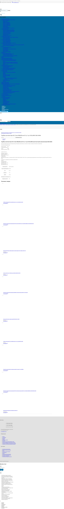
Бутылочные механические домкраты (8, 29)
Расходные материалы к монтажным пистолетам (10, 55)
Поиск (9, 10)
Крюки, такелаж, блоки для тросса (8, 69)
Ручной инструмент (4, 70)
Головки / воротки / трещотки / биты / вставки (8, 19)
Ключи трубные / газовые (6, 51)
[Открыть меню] (1, 113)
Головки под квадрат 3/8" (6, 25)
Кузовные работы (5, 87)
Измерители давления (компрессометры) (9, 85)
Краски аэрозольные (6, 94)
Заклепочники (5, 71)
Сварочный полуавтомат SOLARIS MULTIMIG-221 (10, 410)
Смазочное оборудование (5, 496)
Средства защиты (5, 79)
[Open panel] (0, 9)
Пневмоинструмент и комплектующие (7, 65)
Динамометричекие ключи (7, 47)
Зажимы (4, 96)
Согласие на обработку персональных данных (9, 443)
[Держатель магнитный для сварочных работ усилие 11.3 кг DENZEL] (22, 367)
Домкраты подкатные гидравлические (8, 31)
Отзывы (2, 506)
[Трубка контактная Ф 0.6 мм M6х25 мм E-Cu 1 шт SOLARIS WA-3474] (14, 200)
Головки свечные (5, 26)
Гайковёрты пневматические (7, 66)
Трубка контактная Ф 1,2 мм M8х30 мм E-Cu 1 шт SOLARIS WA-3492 (13, 341)
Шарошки (4, 81)
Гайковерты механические (6, 449)
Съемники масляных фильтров (7, 89)
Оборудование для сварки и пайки (6, 133)
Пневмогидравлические (6, 32)
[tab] (27, 139)
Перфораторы (5, 100)
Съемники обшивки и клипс (7, 90)
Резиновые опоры (5, 34)
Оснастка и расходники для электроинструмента (8, 59)
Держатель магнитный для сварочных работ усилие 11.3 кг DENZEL (13, 369)
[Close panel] (0, 473)
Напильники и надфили (6, 75)
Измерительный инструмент (5, 36)
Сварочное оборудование (5, 82)
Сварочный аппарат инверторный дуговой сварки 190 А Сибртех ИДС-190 (14, 250)
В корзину (5, 252)
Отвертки (4, 77)
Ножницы (4, 76)
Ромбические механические (7, 35)
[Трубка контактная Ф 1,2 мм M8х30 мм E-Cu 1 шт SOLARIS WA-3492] (14, 339)
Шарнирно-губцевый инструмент (6, 95)
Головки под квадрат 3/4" (6, 24)
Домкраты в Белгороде (4, 481)
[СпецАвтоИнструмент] (3, 8)
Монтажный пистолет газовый (7, 54)
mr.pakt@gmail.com (3, 431)
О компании (4, 437)
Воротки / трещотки (6, 20)
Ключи (2, 46)
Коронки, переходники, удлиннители (8, 45)
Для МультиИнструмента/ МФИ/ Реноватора (9, 60)
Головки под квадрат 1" (6, 22)
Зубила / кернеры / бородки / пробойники (9, 72)
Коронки (4, 61)
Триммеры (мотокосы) (6, 101)
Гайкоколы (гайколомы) (6, 84)
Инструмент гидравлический (5, 39)
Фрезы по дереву (5, 64)
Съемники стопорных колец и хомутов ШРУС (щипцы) (11, 91)
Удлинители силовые (6, 102)
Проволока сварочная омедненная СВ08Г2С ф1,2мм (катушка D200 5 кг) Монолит (15, 292)
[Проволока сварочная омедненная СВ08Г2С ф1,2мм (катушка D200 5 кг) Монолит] (14, 290)
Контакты (3, 110)
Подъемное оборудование (7, 40)
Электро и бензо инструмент (5, 97)
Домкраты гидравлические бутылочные (9, 30)
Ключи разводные (5, 49)
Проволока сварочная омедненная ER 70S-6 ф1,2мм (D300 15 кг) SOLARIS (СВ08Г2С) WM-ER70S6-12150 (18, 223)
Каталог (3, 436)
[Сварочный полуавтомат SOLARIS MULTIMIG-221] (25, 408)
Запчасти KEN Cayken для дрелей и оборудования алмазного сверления (13, 44)
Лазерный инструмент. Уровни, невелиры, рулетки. (10, 37)
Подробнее (5, 203)
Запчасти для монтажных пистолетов (6, 476)
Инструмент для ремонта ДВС (7, 86)
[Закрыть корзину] (0, 466)
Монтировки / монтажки (6, 74)
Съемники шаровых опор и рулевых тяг (9, 92)
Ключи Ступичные (5, 50)
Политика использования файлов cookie (8, 441)
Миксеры (4, 99)
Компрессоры (3, 52)
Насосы (2, 57)
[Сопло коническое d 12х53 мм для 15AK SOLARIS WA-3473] (14, 271)
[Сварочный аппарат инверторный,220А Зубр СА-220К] (25, 317)
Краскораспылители (6, 67)
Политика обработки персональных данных (8, 442)
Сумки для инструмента (6, 80)
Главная (2, 502)
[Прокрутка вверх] (1, 470)
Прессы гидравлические (6, 41)
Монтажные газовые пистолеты (7, 456)
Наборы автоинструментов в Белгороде (7, 56)
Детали (4, 139)
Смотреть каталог (4, 111)
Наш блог (3, 438)
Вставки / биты (5, 21)
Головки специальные (6, 27)
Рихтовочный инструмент (7, 42)
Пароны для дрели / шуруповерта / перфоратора (10, 62)
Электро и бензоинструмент (5, 104)
